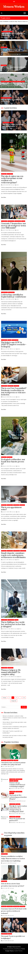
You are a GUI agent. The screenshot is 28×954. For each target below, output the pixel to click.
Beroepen (3, 81)
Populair (17, 120)
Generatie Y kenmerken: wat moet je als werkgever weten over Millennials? (13, 225)
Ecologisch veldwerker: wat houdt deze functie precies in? (13, 461)
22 (24, 697)
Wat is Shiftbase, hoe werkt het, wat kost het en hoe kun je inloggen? (13, 624)
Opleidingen (4, 29)
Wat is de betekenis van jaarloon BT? (17, 819)
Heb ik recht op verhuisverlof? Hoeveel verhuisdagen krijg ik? (17, 785)
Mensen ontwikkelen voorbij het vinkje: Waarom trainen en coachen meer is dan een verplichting (13, 33)
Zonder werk (15, 340)
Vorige (4, 697)
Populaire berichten (11, 742)
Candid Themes (18, 950)
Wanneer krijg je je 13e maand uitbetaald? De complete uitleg (11, 672)
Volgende (13, 701)
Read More (3, 197)
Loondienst (9, 81)
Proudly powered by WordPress (11, 948)
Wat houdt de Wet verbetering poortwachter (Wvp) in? (18, 797)
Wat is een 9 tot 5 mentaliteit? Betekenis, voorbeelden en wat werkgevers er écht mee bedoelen (13, 391)
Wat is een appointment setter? (11, 508)
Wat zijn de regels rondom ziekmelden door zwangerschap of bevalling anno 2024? (18, 809)
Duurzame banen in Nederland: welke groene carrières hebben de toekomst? (14, 84)
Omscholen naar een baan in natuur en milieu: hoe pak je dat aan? (13, 124)
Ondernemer (4, 97)
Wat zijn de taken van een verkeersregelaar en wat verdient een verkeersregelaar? (12, 179)
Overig (9, 97)
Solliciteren (3, 65)
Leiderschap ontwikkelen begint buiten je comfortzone (13, 296)
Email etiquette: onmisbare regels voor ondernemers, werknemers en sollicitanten (13, 555)
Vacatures (22, 81)
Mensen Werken (13, 7)
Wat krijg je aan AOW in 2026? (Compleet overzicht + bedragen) (13, 344)
